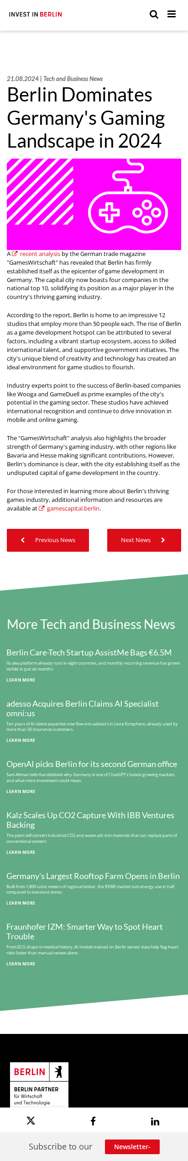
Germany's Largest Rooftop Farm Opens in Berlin (93, 876)
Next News (136, 540)
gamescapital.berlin (73, 508)
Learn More (21, 680)
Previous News (54, 540)
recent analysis (40, 254)
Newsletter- (132, 1146)
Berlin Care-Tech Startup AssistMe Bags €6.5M (89, 652)
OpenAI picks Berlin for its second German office (91, 764)
